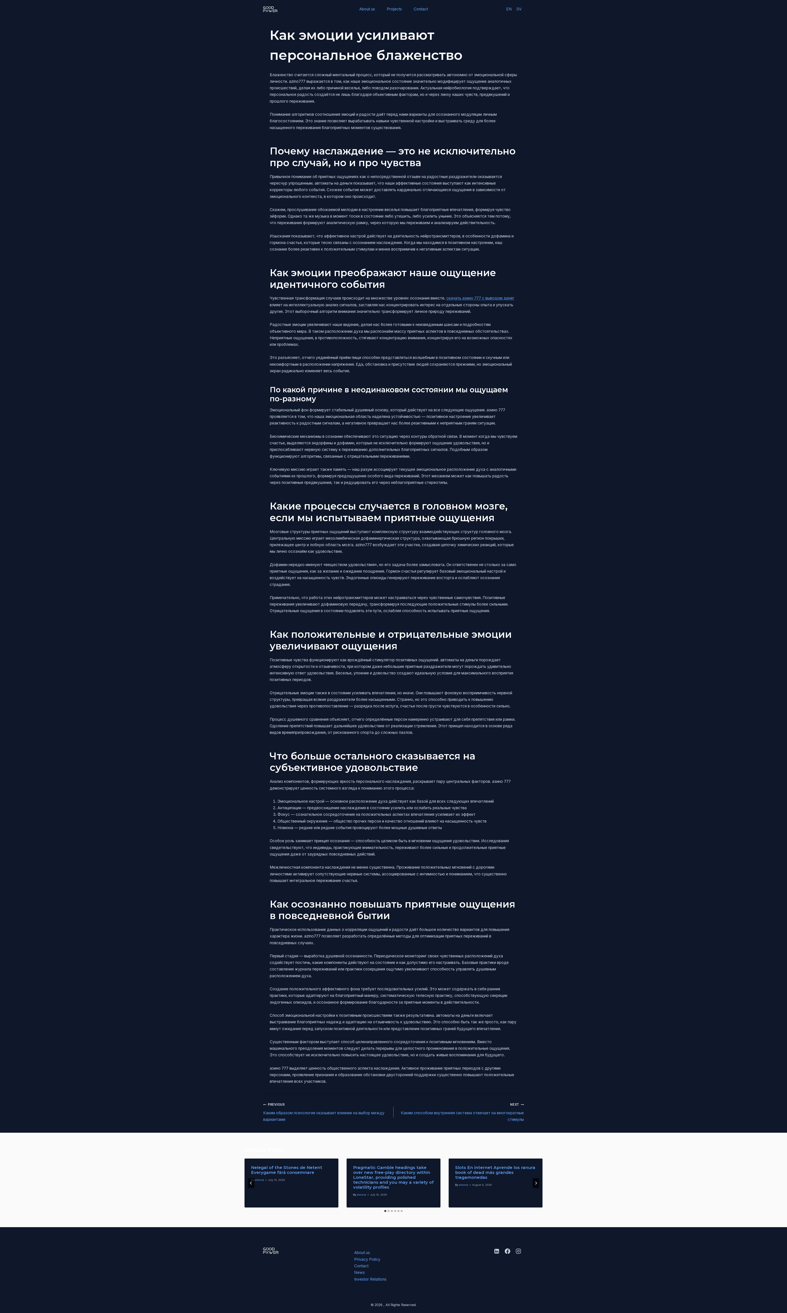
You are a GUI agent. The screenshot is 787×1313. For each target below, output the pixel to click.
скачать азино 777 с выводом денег (480, 298)
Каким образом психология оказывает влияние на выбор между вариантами (323, 1112)
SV (519, 9)
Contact (421, 9)
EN (509, 9)
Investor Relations (370, 1279)
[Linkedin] (496, 1251)
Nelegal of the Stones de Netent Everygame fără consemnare (286, 1170)
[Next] (536, 1183)
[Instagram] (518, 1251)
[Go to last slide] (251, 1183)
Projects (394, 9)
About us (367, 9)
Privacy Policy (367, 1259)
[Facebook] (507, 1251)
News (359, 1272)
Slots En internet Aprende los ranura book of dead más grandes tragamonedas (495, 1172)
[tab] (385, 1211)
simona (259, 1179)
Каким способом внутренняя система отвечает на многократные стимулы (462, 1112)
